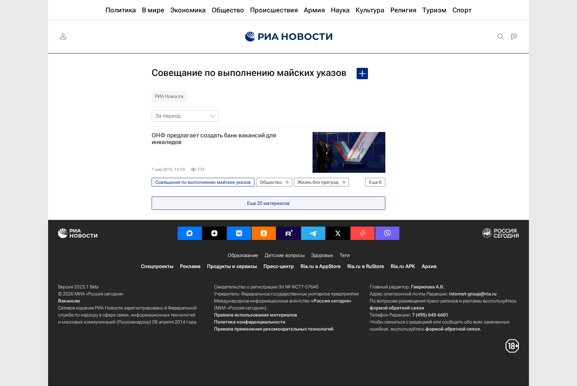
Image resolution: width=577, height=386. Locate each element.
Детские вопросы (285, 255)
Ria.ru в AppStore (321, 266)
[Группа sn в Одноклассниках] (264, 233)
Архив (429, 266)
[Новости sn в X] (338, 233)
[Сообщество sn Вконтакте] (239, 233)
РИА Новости (169, 96)
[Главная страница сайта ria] (289, 36)
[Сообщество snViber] (387, 233)
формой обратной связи (397, 307)
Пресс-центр (278, 266)
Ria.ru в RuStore (365, 266)
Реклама (190, 266)
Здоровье (322, 255)
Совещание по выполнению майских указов (249, 72)
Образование (243, 255)
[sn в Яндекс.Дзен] (214, 233)
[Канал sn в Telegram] (313, 233)
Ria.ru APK (403, 266)
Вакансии (69, 300)
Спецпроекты (157, 266)
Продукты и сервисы (232, 266)
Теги (345, 255)
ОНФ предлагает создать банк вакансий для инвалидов (214, 138)
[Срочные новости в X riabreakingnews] (363, 233)
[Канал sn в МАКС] (190, 233)
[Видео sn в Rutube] (288, 233)
